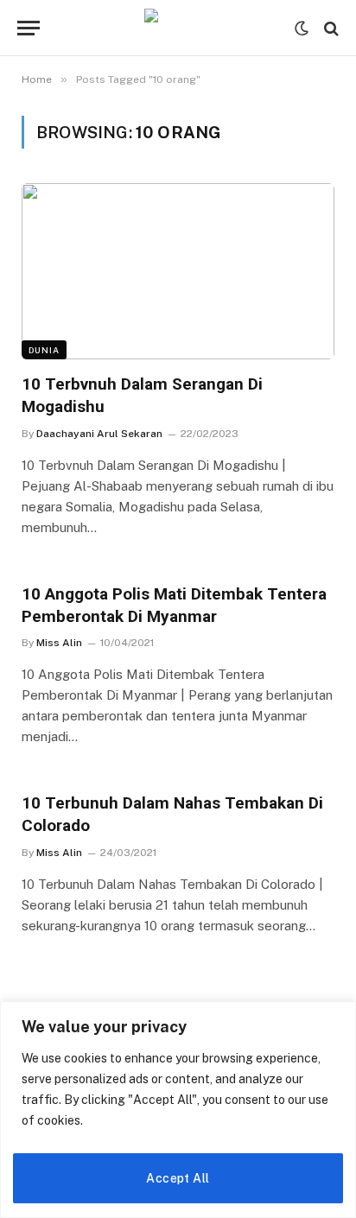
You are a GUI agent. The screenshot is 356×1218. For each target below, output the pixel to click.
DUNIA (44, 350)
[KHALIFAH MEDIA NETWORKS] (178, 28)
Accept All (177, 1178)
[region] (178, 1109)
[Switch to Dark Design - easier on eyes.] (301, 28)
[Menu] (28, 28)
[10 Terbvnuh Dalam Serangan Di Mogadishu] (178, 271)
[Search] (330, 28)
